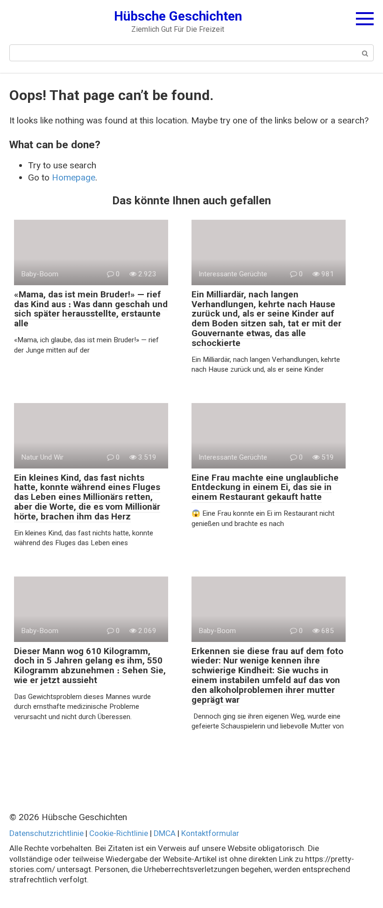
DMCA (165, 833)
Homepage (73, 177)
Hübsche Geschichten (178, 16)
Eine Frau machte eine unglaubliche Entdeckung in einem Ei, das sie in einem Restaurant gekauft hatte (265, 487)
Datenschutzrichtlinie (46, 833)
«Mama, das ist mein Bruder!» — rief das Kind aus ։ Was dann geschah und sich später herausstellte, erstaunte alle (91, 309)
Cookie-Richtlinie (118, 833)
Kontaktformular (210, 833)
